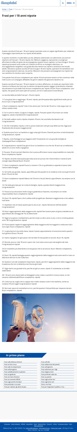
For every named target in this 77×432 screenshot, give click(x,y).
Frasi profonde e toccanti (12, 384)
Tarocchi (49, 424)
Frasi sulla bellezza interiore (13, 362)
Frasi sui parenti (46, 377)
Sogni (35, 424)
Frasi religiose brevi (47, 372)
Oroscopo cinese (63, 424)
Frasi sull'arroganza (10, 369)
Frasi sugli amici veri (47, 382)
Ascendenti (29, 424)
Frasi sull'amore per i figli (49, 369)
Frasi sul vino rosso (10, 364)
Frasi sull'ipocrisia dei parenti (50, 364)
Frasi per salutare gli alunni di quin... (15, 387)
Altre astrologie (38, 426)
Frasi (70, 424)
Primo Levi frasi (46, 384)
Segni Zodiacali (15, 424)
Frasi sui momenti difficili (12, 379)
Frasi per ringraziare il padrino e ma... (53, 387)
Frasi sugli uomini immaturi (13, 382)
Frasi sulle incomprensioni (12, 367)
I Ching (55, 424)
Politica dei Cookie (56, 428)
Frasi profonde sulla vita (49, 374)
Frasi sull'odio (45, 362)
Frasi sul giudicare (10, 374)
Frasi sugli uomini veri (48, 379)
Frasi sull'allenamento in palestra (14, 372)
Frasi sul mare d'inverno (12, 377)
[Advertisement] (38, 33)
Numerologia (42, 424)
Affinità (23, 424)
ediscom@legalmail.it (32, 428)
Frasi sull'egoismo (47, 367)
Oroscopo (7, 424)
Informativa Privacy (44, 428)
